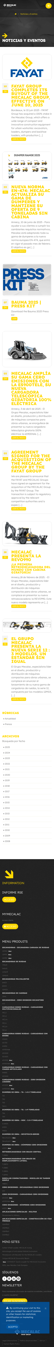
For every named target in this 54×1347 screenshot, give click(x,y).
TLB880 (5, 1168)
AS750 (4, 1043)
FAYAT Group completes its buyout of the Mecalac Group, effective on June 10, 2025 (30, 95)
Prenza (8, 724)
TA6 (3, 1113)
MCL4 (4, 1016)
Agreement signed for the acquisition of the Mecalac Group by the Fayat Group (31, 461)
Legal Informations (9, 1341)
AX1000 (5, 1076)
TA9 (3, 1117)
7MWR (4, 965)
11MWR (5, 972)
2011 (7, 824)
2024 (7, 752)
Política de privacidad (28, 1341)
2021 (7, 769)
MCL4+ (5, 1019)
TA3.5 (4, 1106)
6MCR (4, 983)
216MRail (5, 1235)
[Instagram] (18, 1278)
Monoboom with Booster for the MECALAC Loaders (22, 1255)
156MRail (5, 1231)
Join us (42, 1341)
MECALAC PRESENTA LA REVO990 (26, 555)
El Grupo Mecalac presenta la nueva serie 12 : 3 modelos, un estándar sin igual (30, 650)
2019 (7, 780)
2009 (7, 835)
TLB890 (5, 1171)
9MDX (4, 1131)
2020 (7, 774)
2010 (7, 830)
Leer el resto (18, 139)
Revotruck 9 (8, 1141)
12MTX (6, 954)
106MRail (5, 1224)
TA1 (3, 1096)
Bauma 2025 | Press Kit (26, 304)
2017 (7, 791)
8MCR (4, 986)
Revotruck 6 (8, 1138)
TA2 (3, 1099)
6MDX (4, 1127)
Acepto (13, 1326)
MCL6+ (5, 1026)
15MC (4, 996)
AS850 (4, 1046)
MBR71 (4, 1184)
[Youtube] (14, 1278)
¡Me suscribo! (16, 1301)
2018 (7, 786)
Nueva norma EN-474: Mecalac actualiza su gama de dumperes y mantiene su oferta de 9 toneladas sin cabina (30, 202)
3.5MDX (5, 1124)
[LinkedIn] (9, 1278)
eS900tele (8, 1064)
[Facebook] (4, 1278)
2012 (7, 819)
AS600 (4, 1039)
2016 (7, 797)
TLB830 (5, 1155)
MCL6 (4, 1023)
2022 (7, 763)
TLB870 (5, 1164)
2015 (7, 802)
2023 (7, 758)
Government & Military (11, 1215)
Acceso (9, 899)
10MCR (5, 990)
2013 (7, 813)
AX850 (4, 1073)
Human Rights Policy (12, 1344)
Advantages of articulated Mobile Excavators (19, 1251)
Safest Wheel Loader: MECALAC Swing (17, 1248)
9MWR (4, 969)
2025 (7, 747)
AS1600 (5, 1057)
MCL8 (4, 1030)
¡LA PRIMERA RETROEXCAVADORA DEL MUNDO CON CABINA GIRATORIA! (30, 568)
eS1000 (7, 1060)
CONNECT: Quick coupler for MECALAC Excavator (24, 1262)
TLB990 (5, 1175)
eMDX (6, 1148)
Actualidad (10, 718)
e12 (3, 1003)
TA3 (3, 1103)
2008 (7, 841)
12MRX (6, 958)
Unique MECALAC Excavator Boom (15, 1258)
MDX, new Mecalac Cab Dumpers (15, 1265)
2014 (7, 808)
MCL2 (4, 1013)
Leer (14, 318)
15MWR (5, 976)
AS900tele (6, 1050)
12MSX (6, 951)
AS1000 (5, 1053)
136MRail (5, 1228)
